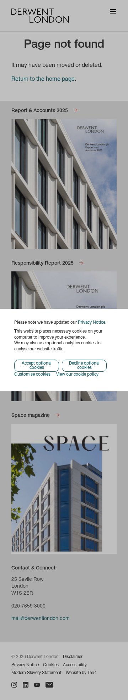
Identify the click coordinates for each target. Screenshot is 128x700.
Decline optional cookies (84, 365)
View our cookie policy (77, 374)
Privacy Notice (91, 322)
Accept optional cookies (37, 365)
